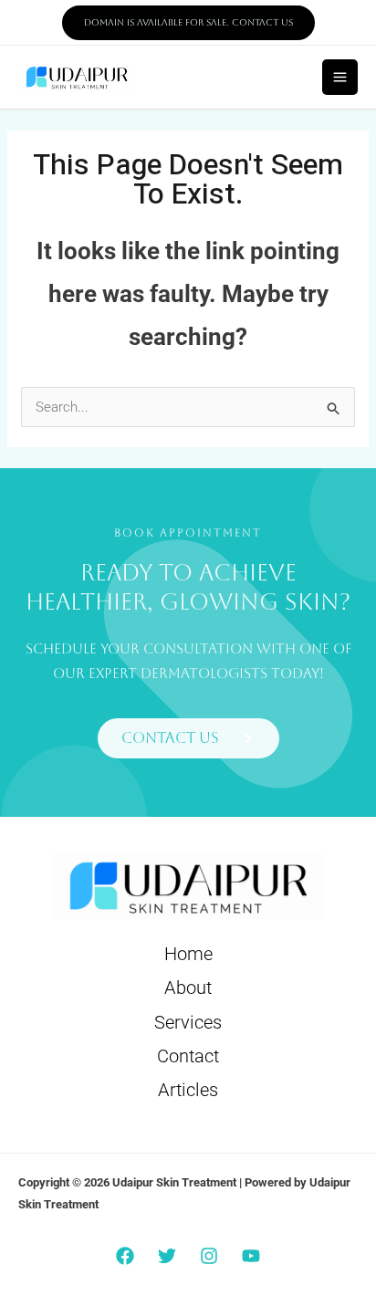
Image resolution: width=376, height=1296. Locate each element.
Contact (188, 1056)
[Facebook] (125, 1256)
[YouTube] (251, 1256)
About (188, 987)
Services (188, 1022)
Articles (188, 1090)
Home (188, 954)
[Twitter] (167, 1256)
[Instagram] (209, 1256)
